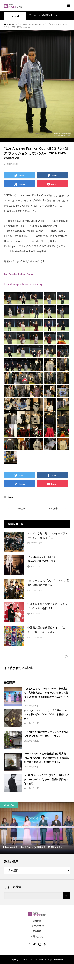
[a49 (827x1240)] (10, 421)
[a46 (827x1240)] (36, 407)
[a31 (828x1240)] (10, 381)
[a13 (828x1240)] (36, 328)
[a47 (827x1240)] (50, 407)
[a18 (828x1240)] (36, 341)
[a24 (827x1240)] (50, 354)
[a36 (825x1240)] (63, 381)
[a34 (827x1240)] (36, 381)
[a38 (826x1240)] (23, 394)
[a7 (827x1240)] (23, 315)
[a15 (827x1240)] (63, 328)
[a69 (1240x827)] (10, 460)
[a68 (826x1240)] (63, 447)
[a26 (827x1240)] (10, 368)
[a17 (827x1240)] (23, 341)
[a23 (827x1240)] (36, 354)
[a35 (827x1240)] (50, 381)
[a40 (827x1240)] (50, 394)
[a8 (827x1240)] (36, 315)
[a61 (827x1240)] (50, 434)
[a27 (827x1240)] (23, 368)
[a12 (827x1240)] (23, 328)
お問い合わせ (37, 936)
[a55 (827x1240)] (63, 421)
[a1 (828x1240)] (10, 301)
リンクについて (37, 926)
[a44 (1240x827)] (23, 407)
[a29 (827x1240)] (50, 368)
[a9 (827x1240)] (50, 315)
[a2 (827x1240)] (23, 301)
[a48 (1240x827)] (63, 407)
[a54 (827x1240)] (50, 421)
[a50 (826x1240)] (23, 421)
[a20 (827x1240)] (63, 341)
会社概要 (37, 921)
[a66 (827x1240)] (36, 447)
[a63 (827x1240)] (10, 447)
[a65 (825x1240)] (23, 447)
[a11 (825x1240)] (10, 328)
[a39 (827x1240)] (36, 394)
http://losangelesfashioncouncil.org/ (23, 284)
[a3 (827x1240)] (36, 301)
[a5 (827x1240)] (63, 301)
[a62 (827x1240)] (63, 434)
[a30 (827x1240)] (63, 368)
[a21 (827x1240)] (10, 354)
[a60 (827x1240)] (36, 434)
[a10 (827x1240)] (63, 315)
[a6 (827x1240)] (10, 315)
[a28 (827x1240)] (36, 368)
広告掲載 (37, 931)
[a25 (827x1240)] (63, 354)
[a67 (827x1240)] (50, 447)
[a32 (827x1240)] (23, 381)
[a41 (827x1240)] (63, 394)
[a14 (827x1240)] (50, 328)
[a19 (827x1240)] (50, 341)
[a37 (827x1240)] (10, 394)
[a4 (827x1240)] (50, 301)
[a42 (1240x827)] (10, 407)
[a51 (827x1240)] (36, 421)
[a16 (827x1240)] (10, 341)
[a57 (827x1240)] (10, 434)
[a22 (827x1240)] (23, 354)
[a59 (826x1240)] (23, 434)
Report (15, 16)
